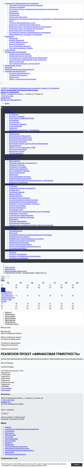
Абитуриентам (10, 435)
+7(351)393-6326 (7, 96)
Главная (8, 427)
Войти (7, 103)
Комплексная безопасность (15, 454)
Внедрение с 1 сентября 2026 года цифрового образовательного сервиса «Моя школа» (8, 296)
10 (3, 290)
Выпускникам (10, 441)
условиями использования (27, 465)
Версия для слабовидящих (11, 100)
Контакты (8, 443)
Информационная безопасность (17, 449)
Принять (76, 464)
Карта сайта (9, 452)
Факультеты (9, 433)
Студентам (9, 437)
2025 (3, 279)
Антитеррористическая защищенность (19, 450)
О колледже (9, 431)
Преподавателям (11, 439)
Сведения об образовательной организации (22, 429)
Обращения (9, 445)
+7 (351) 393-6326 (7, 400)
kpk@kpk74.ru (6, 98)
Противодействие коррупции (16, 447)
